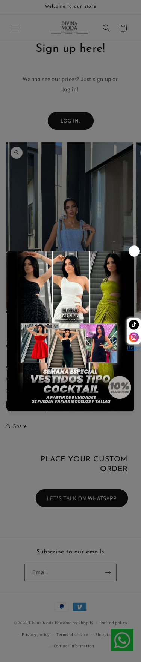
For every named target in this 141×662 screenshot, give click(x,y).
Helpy (133, 348)
